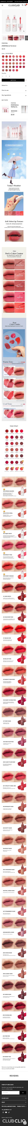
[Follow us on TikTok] (8, 1112)
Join (23, 1092)
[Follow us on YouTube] (6, 1112)
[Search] (23, 5)
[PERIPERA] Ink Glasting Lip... (15, 106)
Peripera (5, 43)
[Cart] (25, 5)
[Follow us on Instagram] (3, 1112)
